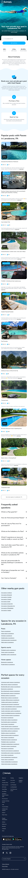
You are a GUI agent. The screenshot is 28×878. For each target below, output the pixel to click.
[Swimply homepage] (14, 2)
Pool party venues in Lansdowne (8, 746)
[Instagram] (10, 853)
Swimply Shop (5, 782)
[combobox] (14, 39)
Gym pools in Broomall (6, 595)
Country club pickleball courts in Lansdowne (11, 706)
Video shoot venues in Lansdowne (9, 764)
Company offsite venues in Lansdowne (10, 700)
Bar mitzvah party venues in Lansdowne (10, 691)
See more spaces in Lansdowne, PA (14, 497)
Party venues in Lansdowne (7, 737)
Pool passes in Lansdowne (7, 748)
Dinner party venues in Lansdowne (9, 720)
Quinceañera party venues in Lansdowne (10, 753)
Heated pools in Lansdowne (7, 638)
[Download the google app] (17, 839)
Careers (3, 780)
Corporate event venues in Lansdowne (10, 704)
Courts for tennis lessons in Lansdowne (10, 715)
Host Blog (4, 791)
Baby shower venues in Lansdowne (9, 684)
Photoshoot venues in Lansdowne (9, 739)
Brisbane (4, 826)
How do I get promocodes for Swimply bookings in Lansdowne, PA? (12, 562)
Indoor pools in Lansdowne (7, 633)
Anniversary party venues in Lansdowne (10, 682)
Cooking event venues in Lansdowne (9, 702)
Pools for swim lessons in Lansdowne (10, 750)
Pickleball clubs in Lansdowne (8, 742)
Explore (3, 812)
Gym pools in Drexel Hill (7, 604)
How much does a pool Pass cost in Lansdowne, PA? (12, 546)
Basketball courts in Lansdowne (8, 654)
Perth (3, 830)
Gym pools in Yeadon (6, 610)
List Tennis (12, 782)
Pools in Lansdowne (6, 631)
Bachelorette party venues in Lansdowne (10, 686)
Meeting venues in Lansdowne (8, 733)
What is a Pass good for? (9, 512)
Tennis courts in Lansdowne (7, 652)
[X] (7, 853)
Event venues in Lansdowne (7, 724)
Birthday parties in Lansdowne (8, 695)
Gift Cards (4, 787)
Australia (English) (6, 858)
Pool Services (5, 798)
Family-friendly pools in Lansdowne (9, 726)
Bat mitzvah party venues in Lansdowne (10, 693)
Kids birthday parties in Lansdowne (9, 731)
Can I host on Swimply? (8, 578)
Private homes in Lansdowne (8, 664)
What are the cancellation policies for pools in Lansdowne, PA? (12, 554)
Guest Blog (4, 789)
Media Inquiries (5, 784)
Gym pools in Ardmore (6, 593)
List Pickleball (13, 784)
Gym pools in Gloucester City (8, 606)
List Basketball (13, 787)
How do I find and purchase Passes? (12, 518)
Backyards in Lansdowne (7, 662)
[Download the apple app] (7, 839)
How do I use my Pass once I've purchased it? (11, 525)
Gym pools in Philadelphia (7, 608)
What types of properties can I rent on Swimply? (12, 571)
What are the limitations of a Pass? (12, 531)
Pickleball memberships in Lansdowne (10, 744)
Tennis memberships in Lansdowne (9, 762)
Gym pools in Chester (6, 599)
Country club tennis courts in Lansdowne (10, 711)
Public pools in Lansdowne (7, 642)
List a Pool (12, 780)
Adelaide (4, 828)
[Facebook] (3, 853)
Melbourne (4, 824)
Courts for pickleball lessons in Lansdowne (11, 713)
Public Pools (4, 814)
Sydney (3, 822)
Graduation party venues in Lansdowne (10, 728)
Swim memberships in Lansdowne (9, 757)
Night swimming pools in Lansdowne (9, 735)
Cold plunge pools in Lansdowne (8, 640)
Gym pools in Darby (5, 601)
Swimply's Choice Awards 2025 (5, 795)
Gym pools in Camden (6, 597)
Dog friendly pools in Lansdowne (9, 722)
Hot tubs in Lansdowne (6, 635)
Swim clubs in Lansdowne (7, 755)
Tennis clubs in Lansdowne (7, 759)
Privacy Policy (5, 866)
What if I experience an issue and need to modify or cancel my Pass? (12, 538)
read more (21, 169)
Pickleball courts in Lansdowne (8, 650)
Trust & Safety (5, 806)
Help (3, 804)
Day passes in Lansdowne (7, 717)
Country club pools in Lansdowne (9, 709)
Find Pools (14, 43)
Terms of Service (5, 864)
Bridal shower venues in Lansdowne (9, 698)
